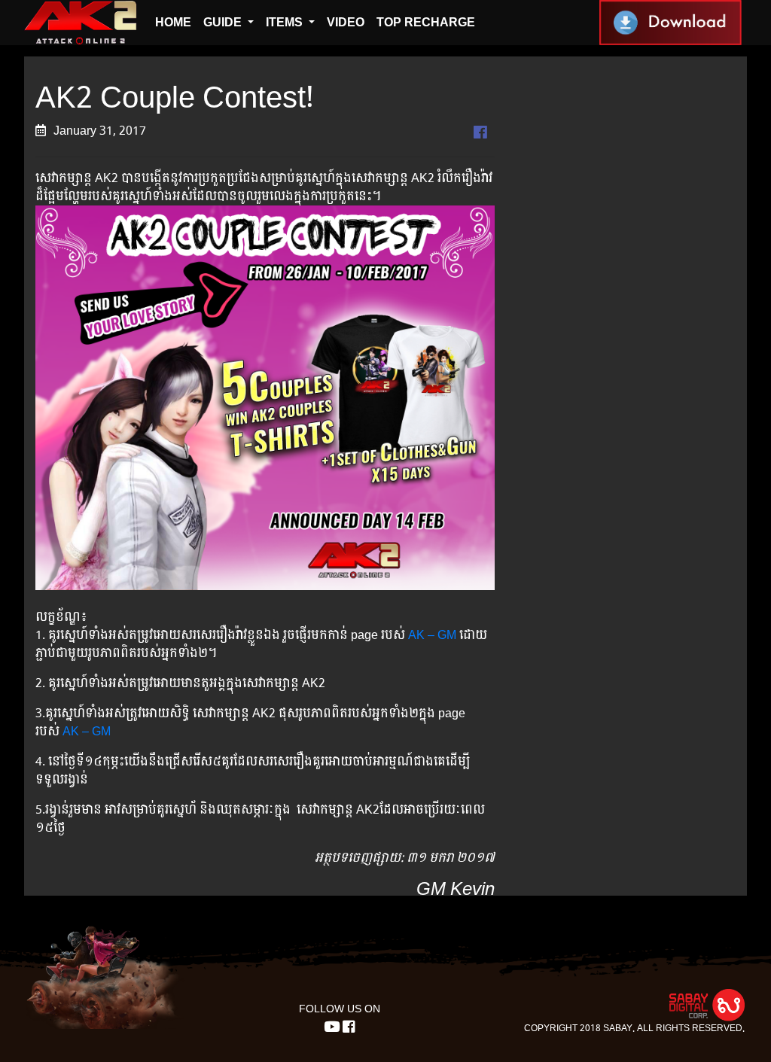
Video (345, 22)
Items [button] (286, 22)
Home (173, 22)
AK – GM (432, 635)
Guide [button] (224, 22)
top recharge (425, 22)
